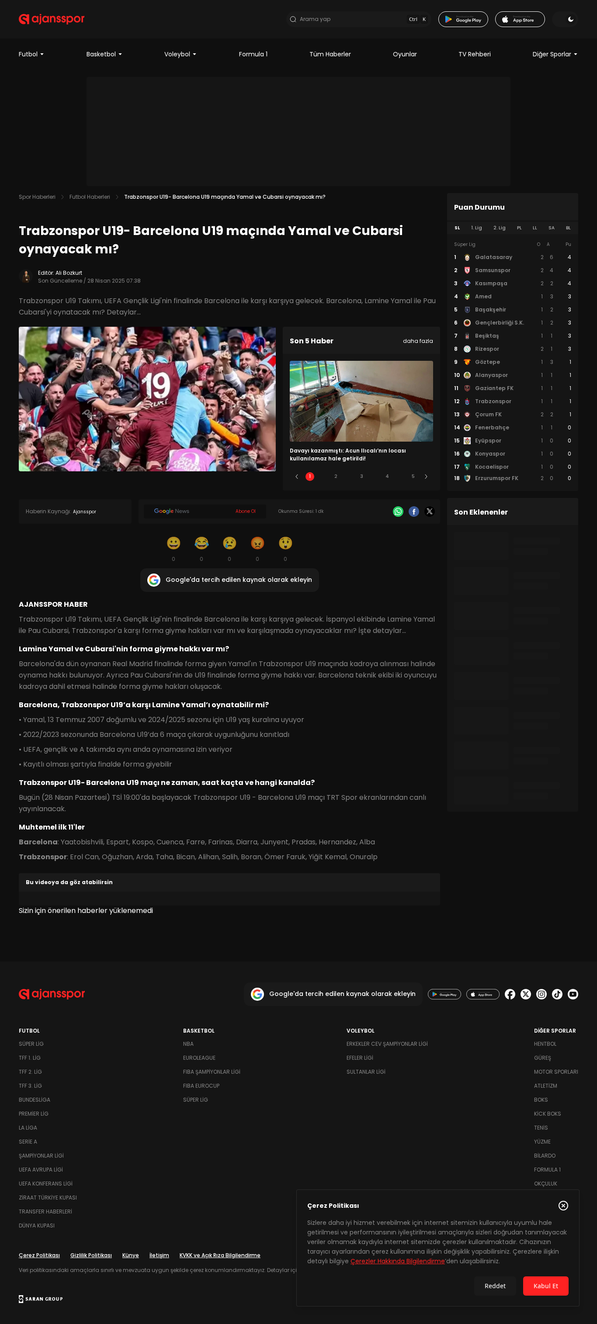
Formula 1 (253, 54)
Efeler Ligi (360, 1057)
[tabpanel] (512, 361)
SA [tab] (551, 228)
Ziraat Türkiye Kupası (48, 1197)
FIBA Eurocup (201, 1085)
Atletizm (545, 1085)
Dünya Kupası (37, 1225)
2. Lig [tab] (499, 228)
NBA (188, 1043)
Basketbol (101, 54)
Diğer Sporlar (552, 54)
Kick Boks (547, 1113)
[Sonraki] (426, 476)
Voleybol (177, 54)
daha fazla (418, 341)
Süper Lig (31, 1043)
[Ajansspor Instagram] (541, 994)
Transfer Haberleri (45, 1211)
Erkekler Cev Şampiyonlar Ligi (387, 1043)
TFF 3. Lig (30, 1085)
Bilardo (544, 1155)
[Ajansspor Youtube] (573, 994)
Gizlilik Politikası (91, 1255)
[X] (429, 511)
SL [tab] (457, 228)
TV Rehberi (474, 54)
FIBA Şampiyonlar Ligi (211, 1071)
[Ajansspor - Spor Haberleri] (51, 19)
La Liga (28, 1127)
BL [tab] (568, 228)
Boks (541, 1099)
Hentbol (545, 1043)
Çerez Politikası (39, 1255)
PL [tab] (519, 228)
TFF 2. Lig (30, 1071)
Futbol (28, 54)
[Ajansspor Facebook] (510, 994)
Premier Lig (34, 1113)
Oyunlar (405, 54)
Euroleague (199, 1057)
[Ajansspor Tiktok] (557, 994)
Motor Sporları (556, 1071)
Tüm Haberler (330, 54)
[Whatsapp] (398, 511)
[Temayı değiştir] (565, 19)
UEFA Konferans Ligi (46, 1183)
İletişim (159, 1255)
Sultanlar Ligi (366, 1071)
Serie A (28, 1141)
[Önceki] (296, 476)
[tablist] (512, 228)
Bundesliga (34, 1099)
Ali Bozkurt (69, 273)
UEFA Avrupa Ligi (41, 1169)
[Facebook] (414, 511)
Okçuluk (545, 1183)
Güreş (542, 1057)
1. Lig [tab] (476, 228)
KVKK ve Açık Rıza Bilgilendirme (220, 1255)
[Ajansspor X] (526, 994)
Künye (130, 1255)
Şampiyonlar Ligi (41, 1155)
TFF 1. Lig (30, 1057)
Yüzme (542, 1141)
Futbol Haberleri (89, 197)
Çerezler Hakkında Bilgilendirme (398, 1261)
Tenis (541, 1127)
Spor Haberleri (37, 197)
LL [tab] (535, 228)
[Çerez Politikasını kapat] (563, 1205)
